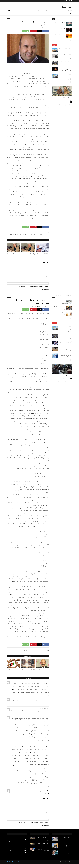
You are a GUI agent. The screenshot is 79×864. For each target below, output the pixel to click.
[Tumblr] (68, 1)
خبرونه (54, 45)
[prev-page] (48, 257)
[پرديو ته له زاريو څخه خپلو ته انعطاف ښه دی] (32, 849)
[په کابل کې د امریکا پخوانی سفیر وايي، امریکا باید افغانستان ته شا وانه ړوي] (55, 845)
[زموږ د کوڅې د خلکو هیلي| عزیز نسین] (28, 247)
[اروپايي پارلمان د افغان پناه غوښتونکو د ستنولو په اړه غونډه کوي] (55, 63)
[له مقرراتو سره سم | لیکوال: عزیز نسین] (13, 247)
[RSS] (12, 862)
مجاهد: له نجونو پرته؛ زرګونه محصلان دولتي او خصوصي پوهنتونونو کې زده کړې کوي (66, 69)
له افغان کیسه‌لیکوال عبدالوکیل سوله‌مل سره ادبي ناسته (63, 98)
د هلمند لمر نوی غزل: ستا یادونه (59, 34)
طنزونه (66, 17)
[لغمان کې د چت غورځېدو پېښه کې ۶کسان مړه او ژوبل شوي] (32, 838)
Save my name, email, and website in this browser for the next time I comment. (32, 286)
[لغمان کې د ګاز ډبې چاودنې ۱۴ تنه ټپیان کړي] (55, 839)
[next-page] (46, 257)
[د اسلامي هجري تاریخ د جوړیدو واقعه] (32, 844)
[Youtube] (65, 1)
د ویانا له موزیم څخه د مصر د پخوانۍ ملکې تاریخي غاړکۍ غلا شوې (66, 55)
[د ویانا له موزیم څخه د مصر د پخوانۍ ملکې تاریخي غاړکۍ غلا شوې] (55, 56)
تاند (69, 101)
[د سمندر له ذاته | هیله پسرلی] (69, 24)
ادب (69, 17)
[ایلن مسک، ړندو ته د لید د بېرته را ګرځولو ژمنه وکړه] (55, 852)
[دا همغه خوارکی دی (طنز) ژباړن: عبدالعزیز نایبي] (42, 247)
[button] (70, 13)
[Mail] (15, 862)
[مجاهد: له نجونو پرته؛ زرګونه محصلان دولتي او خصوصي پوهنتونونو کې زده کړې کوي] (55, 69)
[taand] (43, 28)
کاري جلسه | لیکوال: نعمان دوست (36, 234)
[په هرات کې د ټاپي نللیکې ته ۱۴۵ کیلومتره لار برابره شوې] (55, 50)
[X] (66, 1)
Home (71, 17)
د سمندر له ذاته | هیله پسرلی (60, 22)
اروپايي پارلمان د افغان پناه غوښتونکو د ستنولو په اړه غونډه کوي (66, 62)
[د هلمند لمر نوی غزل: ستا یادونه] (69, 36)
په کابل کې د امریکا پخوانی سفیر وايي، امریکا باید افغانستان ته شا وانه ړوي (66, 845)
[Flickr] (21, 862)
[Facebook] (71, 1)
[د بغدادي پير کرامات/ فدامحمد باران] (69, 30)
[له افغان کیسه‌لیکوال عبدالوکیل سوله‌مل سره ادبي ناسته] (62, 91)
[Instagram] (69, 1)
